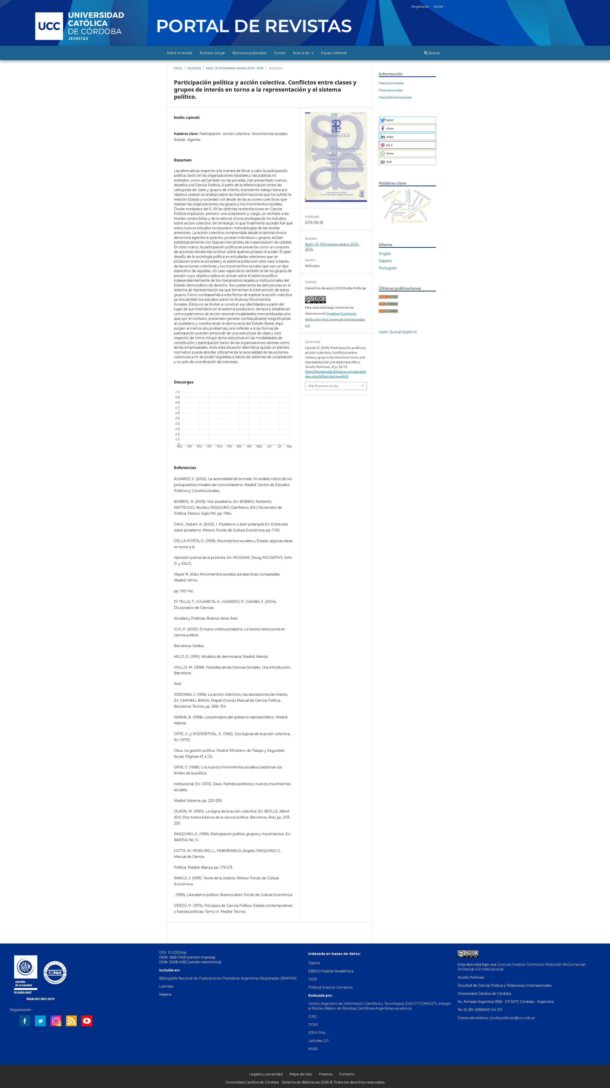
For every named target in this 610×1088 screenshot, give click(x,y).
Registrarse (420, 6)
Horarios (325, 1074)
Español (385, 261)
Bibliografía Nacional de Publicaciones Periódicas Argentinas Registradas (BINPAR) (227, 978)
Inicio (178, 68)
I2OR (312, 979)
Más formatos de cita (323, 386)
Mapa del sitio (300, 1074)
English (385, 254)
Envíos (279, 53)
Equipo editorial (334, 53)
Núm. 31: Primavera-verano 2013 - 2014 (235, 68)
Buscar (433, 53)
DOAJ (313, 1024)
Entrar (438, 6)
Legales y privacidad (266, 1074)
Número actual (212, 53)
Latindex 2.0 (318, 1041)
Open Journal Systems (398, 332)
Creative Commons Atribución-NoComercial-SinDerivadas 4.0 (335, 319)
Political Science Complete (330, 987)
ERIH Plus (316, 1033)
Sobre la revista (179, 53)
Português (388, 268)
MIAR (313, 1049)
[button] (407, 120)
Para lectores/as (391, 83)
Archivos (194, 68)
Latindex (166, 986)
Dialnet (314, 963)
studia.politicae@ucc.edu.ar (512, 1018)
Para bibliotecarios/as (395, 97)
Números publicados (249, 53)
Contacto (347, 1074)
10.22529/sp (177, 952)
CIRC (312, 1016)
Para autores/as (390, 90)
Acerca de (301, 53)
